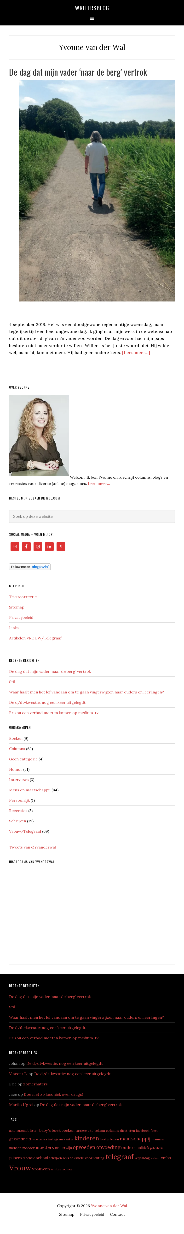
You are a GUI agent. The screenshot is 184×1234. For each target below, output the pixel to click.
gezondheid (20, 1139)
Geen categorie (23, 759)
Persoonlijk (19, 800)
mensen (15, 1148)
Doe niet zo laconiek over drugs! (53, 1094)
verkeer (155, 1158)
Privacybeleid (21, 617)
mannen (157, 1139)
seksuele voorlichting (87, 1158)
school (42, 1157)
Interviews (19, 779)
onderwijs (63, 1147)
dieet (123, 1130)
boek (56, 1130)
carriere (81, 1130)
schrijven (55, 1158)
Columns (17, 748)
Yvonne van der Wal (109, 1205)
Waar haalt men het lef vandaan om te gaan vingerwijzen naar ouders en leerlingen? (86, 692)
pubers (15, 1157)
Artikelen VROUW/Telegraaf (35, 638)
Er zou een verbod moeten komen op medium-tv (53, 712)
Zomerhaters (35, 1084)
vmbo (166, 1157)
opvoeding (108, 1147)
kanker (69, 1139)
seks (66, 1158)
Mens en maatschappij (30, 790)
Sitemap (16, 607)
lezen (114, 1139)
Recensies (18, 810)
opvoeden (84, 1147)
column (99, 1130)
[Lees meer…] (136, 352)
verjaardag (142, 1158)
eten (131, 1130)
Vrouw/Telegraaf (25, 831)
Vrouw (20, 1167)
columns (112, 1130)
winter (56, 1169)
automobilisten (27, 1130)
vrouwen (41, 1169)
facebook (143, 1130)
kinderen (87, 1138)
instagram (55, 1139)
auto (12, 1130)
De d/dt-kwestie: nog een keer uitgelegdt (47, 702)
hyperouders (39, 1139)
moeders (45, 1147)
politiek (143, 1147)
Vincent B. (18, 1073)
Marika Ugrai (21, 1104)
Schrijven (17, 821)
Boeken (16, 738)
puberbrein (156, 1148)
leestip (104, 1139)
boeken (68, 1130)
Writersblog (92, 7)
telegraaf (119, 1156)
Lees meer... (99, 483)
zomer (67, 1169)
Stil (12, 681)
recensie (29, 1158)
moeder (28, 1148)
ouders (128, 1147)
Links (14, 627)
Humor (15, 769)
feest (154, 1130)
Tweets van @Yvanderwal (32, 847)
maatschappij (135, 1139)
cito (90, 1130)
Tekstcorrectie (23, 596)
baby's (45, 1130)
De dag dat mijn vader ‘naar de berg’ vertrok (78, 71)
